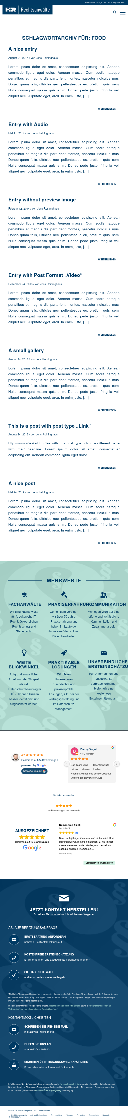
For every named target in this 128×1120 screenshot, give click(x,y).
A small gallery (26, 350)
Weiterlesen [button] (65, 853)
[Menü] (121, 12)
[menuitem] (113, 12)
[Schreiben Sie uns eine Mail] (14, 1029)
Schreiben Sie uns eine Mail (46, 1026)
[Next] (117, 764)
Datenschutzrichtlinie (69, 1083)
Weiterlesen (107, 109)
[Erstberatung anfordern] (14, 939)
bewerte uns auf (32, 771)
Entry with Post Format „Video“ (45, 274)
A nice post (21, 483)
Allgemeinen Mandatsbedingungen (64, 1005)
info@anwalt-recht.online (39, 1032)
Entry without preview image (42, 199)
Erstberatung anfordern (45, 937)
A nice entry (22, 48)
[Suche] (113, 12)
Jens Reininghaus (47, 58)
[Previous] (67, 764)
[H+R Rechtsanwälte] (27, 12)
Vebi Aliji (85, 749)
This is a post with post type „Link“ (49, 425)
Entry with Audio (28, 124)
